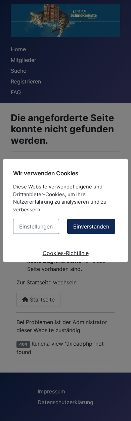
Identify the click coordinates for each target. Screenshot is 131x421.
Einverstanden (91, 226)
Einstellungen (36, 226)
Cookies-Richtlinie (66, 253)
